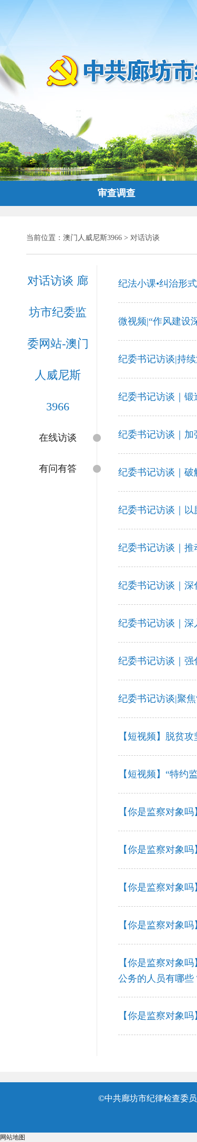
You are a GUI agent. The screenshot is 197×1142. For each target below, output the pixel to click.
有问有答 (58, 468)
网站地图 (12, 1137)
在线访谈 (58, 437)
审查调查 (117, 193)
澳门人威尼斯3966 (92, 238)
